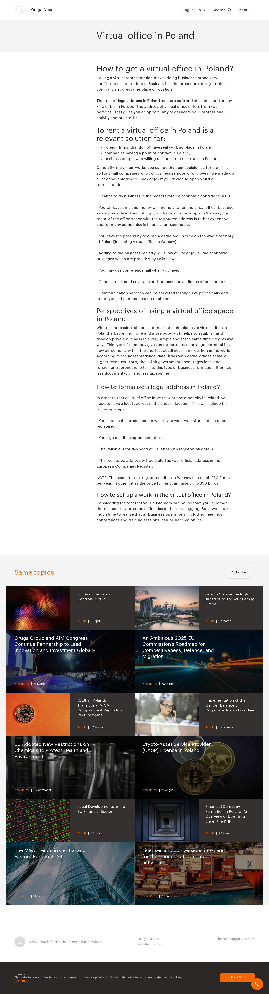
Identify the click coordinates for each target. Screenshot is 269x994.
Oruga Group (43, 10)
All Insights (239, 572)
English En (192, 10)
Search (219, 10)
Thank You (237, 977)
